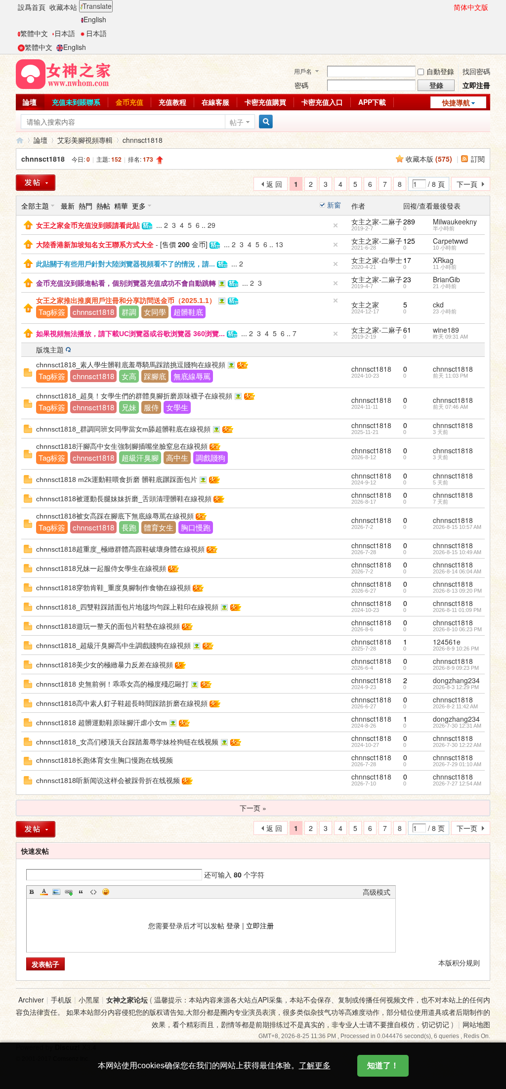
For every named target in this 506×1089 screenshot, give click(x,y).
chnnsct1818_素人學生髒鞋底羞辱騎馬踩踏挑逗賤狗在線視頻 (130, 365)
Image (56, 892)
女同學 (155, 311)
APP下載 (372, 102)
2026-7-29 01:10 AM (457, 764)
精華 (121, 206)
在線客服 (215, 102)
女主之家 (365, 304)
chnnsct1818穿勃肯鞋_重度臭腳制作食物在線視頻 (113, 588)
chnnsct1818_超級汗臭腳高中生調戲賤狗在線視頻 (113, 646)
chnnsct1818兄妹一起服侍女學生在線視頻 (101, 568)
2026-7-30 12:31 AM (457, 726)
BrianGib (446, 279)
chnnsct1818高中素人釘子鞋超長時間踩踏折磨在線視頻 (122, 703)
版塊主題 (50, 349)
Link (69, 892)
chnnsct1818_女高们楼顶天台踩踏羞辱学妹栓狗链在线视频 (127, 742)
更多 (139, 206)
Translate (97, 6)
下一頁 (467, 184)
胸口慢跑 (196, 527)
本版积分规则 (459, 962)
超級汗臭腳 (140, 457)
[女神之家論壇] (63, 73)
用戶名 (303, 71)
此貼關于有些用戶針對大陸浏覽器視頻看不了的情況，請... (125, 264)
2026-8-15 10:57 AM (457, 527)
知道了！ (383, 1065)
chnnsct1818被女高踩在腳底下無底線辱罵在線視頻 (115, 516)
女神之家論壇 (20, 140)
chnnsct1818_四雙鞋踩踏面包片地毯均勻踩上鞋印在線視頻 (127, 607)
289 (409, 221)
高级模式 (376, 892)
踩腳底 (155, 376)
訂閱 (478, 159)
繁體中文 (34, 33)
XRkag (443, 260)
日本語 (64, 33)
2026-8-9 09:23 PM (456, 668)
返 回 (274, 184)
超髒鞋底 (188, 311)
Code (93, 892)
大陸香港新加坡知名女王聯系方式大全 (95, 245)
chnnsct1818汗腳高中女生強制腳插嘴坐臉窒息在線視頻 (122, 446)
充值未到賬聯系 (76, 102)
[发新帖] (35, 829)
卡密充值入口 (322, 102)
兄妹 (129, 407)
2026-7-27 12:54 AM (457, 783)
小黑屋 (89, 999)
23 (407, 279)
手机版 (61, 999)
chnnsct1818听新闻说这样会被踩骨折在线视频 (108, 780)
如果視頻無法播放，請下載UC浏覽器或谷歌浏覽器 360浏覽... (130, 334)
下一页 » (253, 808)
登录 (233, 925)
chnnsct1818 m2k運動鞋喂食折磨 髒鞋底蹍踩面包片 (116, 479)
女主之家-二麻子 (376, 221)
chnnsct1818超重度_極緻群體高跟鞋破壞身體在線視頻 (120, 549)
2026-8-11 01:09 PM (457, 610)
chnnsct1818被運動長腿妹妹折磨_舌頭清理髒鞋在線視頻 (123, 499)
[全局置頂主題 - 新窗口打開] (28, 224)
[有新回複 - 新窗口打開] (28, 371)
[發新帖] (35, 182)
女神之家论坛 (127, 999)
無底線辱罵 (192, 376)
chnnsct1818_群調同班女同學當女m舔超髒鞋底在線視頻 (123, 429)
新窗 (334, 205)
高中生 (177, 457)
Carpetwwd (450, 241)
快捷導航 (456, 102)
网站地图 (476, 1024)
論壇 (30, 102)
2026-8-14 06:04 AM (457, 571)
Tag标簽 (52, 311)
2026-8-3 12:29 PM (456, 687)
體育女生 (158, 527)
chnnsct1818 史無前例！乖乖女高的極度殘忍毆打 (112, 684)
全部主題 (35, 206)
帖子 (237, 122)
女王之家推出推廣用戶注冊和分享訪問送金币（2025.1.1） (126, 301)
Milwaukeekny (455, 221)
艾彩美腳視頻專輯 (85, 140)
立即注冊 (476, 85)
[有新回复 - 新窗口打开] (28, 740)
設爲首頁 (31, 7)
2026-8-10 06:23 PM (457, 629)
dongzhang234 (456, 680)
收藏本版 (429, 159)
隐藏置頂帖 (335, 225)
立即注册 (260, 925)
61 (407, 330)
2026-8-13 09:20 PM (457, 591)
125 (409, 241)
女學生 (177, 407)
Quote (81, 892)
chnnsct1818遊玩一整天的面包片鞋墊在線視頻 (108, 626)
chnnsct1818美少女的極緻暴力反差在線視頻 (104, 665)
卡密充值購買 (265, 102)
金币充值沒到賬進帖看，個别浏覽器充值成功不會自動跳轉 (126, 283)
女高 (129, 376)
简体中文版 (471, 7)
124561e (447, 642)
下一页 (467, 828)
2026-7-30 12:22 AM (457, 745)
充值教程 (172, 102)
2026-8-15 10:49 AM (457, 552)
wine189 (446, 330)
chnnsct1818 (143, 140)
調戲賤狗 (210, 457)
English (95, 19)
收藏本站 (63, 7)
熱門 (85, 206)
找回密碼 (476, 71)
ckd (438, 304)
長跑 (129, 527)
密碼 (301, 85)
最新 (68, 206)
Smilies (106, 892)
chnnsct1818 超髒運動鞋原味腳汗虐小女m (101, 723)
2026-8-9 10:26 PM (456, 649)
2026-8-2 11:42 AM (455, 706)
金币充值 (129, 102)
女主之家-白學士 (376, 260)
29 (211, 225)
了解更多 (315, 1065)
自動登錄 (440, 71)
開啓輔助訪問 (449, 6)
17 (407, 260)
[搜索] (264, 122)
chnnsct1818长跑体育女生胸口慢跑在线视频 (104, 760)
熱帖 (103, 206)
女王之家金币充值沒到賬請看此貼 (88, 225)
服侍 (151, 407)
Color (44, 892)
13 (279, 244)
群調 (129, 311)
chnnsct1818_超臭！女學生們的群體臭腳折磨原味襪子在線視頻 (134, 396)
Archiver (31, 999)
